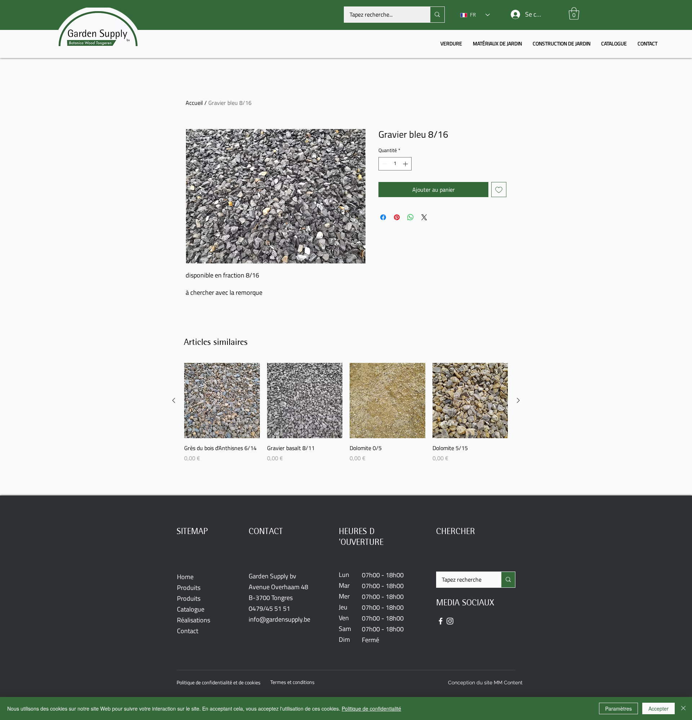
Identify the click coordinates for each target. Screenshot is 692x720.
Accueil (194, 102)
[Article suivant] (518, 400)
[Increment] (406, 163)
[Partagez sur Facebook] (383, 217)
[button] (574, 13)
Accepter (658, 708)
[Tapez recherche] (508, 579)
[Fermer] (683, 708)
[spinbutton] (395, 163)
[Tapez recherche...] (437, 14)
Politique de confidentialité (371, 708)
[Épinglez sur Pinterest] (396, 217)
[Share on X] (424, 217)
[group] (346, 417)
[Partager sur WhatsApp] (410, 217)
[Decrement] (384, 163)
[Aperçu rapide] (222, 401)
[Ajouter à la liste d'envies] (498, 189)
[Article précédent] (173, 400)
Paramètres (618, 708)
